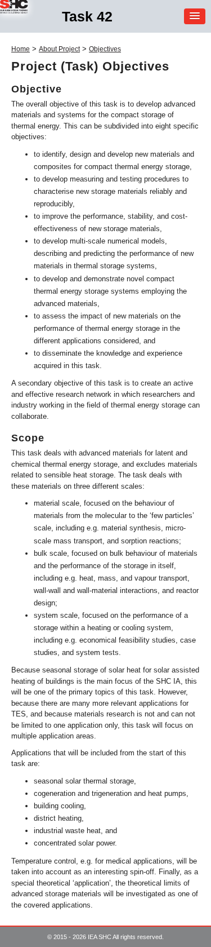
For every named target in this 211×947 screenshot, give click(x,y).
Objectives (105, 49)
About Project (59, 49)
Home (20, 49)
